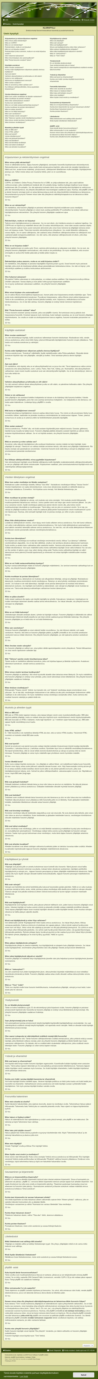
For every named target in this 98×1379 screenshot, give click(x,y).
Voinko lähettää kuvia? (13, 136)
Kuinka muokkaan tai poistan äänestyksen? (20, 107)
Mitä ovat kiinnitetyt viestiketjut (15, 143)
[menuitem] (5, 20)
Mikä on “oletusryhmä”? (58, 54)
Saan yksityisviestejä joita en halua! (62, 65)
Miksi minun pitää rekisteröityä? (16, 41)
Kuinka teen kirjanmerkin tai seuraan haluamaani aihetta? (70, 107)
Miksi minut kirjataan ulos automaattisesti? (19, 58)
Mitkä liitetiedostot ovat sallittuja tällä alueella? (66, 119)
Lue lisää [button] (24, 1376)
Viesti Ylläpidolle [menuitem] (55, 1350)
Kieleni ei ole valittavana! (13, 78)
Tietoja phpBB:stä (16, 1280)
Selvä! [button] (83, 1375)
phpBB (39, 402)
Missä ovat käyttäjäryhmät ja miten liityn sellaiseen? (68, 47)
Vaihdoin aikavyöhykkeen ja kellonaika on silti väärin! (23, 76)
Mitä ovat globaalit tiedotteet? (15, 138)
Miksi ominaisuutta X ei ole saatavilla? (63, 130)
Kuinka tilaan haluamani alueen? (61, 109)
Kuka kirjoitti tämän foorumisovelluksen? (64, 128)
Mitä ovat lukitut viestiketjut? (14, 145)
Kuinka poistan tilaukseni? (59, 111)
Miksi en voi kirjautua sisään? (15, 49)
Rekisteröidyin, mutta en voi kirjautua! (18, 47)
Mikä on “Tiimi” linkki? (57, 56)
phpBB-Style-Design (34, 1359)
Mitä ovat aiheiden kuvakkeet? (15, 147)
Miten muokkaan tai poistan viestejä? (18, 98)
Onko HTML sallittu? (12, 132)
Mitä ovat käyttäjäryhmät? (59, 45)
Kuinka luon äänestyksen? (14, 103)
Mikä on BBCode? (11, 130)
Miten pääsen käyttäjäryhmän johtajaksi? (64, 49)
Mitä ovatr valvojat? (56, 43)
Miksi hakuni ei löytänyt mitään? (61, 91)
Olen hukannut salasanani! (14, 56)
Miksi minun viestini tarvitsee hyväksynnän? (20, 120)
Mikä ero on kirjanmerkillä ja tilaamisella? (64, 105)
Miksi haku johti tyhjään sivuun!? (61, 93)
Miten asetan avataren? (13, 83)
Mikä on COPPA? (11, 43)
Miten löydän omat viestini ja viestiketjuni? (64, 97)
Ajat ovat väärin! (10, 74)
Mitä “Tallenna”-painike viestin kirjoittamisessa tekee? (23, 118)
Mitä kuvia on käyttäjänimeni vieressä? (18, 80)
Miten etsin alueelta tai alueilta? (61, 89)
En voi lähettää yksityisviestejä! (60, 63)
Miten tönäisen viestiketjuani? (15, 122)
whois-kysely (74, 1306)
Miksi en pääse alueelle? (13, 109)
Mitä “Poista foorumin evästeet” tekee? (18, 60)
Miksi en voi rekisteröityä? (14, 45)
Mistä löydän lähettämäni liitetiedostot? (63, 121)
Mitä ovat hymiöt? (11, 134)
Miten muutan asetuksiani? (14, 67)
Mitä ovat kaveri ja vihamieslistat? (61, 77)
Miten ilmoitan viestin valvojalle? (16, 116)
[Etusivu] (49, 10)
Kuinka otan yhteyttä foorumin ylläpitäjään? (65, 137)
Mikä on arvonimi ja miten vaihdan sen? (19, 85)
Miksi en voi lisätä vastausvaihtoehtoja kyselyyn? (22, 105)
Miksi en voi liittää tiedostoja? (15, 111)
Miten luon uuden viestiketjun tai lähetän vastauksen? (23, 96)
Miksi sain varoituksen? (13, 114)
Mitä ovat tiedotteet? (12, 140)
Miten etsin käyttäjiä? (57, 95)
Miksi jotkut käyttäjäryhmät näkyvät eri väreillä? (66, 51)
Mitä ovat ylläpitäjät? (57, 41)
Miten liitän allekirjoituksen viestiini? (17, 101)
